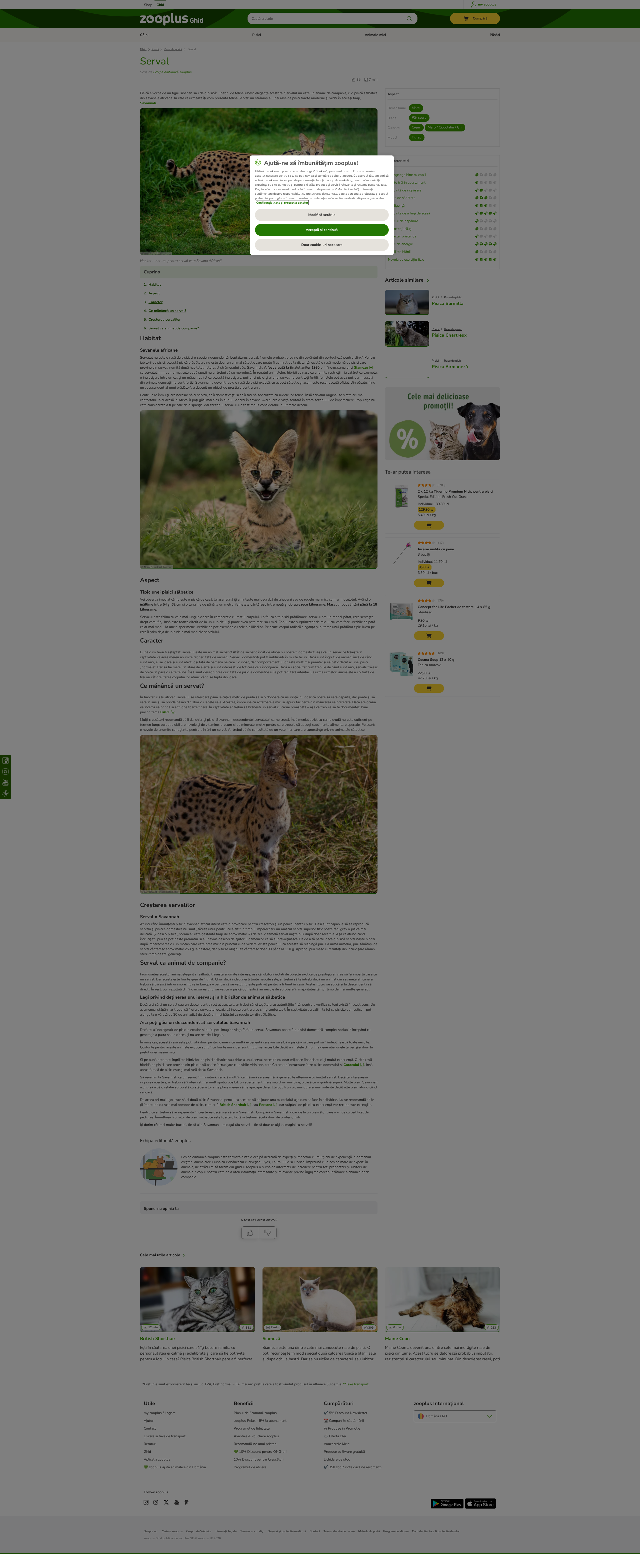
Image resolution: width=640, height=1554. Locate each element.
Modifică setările (322, 214)
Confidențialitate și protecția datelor (282, 203)
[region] (322, 205)
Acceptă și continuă (322, 229)
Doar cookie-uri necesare (321, 244)
